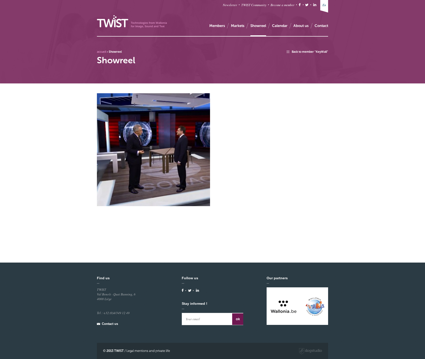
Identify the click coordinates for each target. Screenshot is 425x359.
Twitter (307, 5)
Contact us (110, 324)
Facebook (300, 5)
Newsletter (230, 5)
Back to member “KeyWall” (310, 51)
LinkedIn (315, 5)
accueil (101, 51)
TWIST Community (253, 5)
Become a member (282, 5)
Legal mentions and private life (148, 351)
